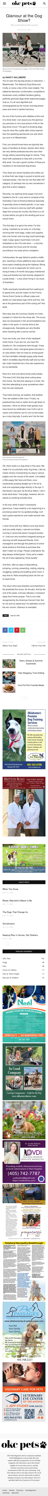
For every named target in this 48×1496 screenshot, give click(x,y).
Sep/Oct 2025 (14, 615)
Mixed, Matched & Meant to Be (17, 900)
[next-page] (25, 697)
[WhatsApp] (22, 630)
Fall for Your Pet (38, 646)
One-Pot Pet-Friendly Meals (31, 685)
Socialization (9, 923)
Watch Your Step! (10, 646)
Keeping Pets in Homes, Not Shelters (20, 935)
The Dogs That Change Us (15, 912)
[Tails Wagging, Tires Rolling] (9, 678)
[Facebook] (5, 630)
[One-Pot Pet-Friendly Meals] (9, 688)
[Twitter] (11, 630)
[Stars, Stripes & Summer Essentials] (9, 663)
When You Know (10, 889)
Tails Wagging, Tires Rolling (31, 673)
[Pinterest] (16, 630)
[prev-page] (21, 697)
